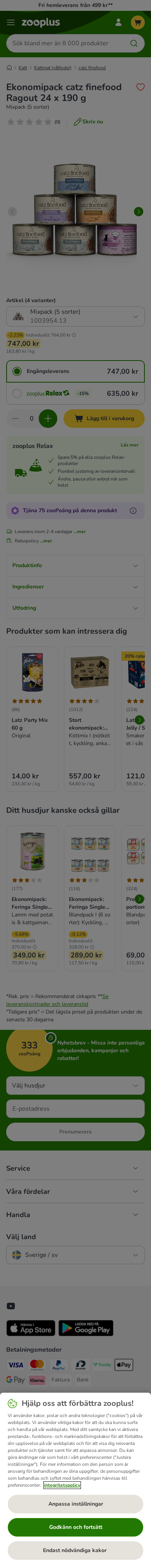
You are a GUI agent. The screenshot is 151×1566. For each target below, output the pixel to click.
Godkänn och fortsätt (75, 1527)
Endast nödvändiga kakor (75, 1550)
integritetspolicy (62, 1485)
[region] (75, 1479)
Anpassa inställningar (75, 1504)
